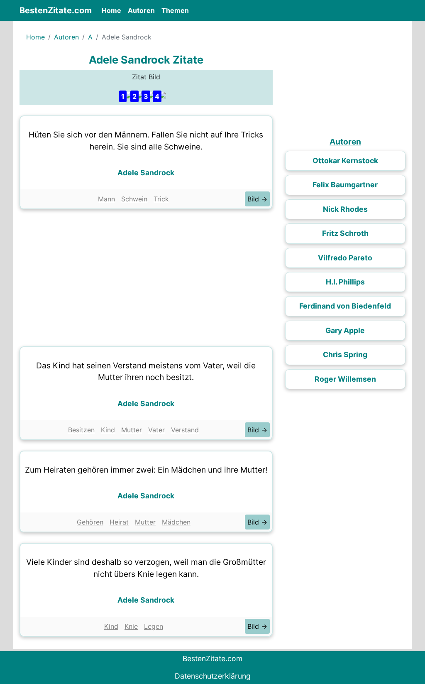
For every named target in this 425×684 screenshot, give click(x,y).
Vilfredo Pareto (345, 257)
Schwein (134, 199)
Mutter (131, 430)
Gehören (90, 522)
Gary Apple (345, 330)
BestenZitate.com (56, 10)
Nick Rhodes (345, 209)
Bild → (257, 199)
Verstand (185, 430)
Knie (131, 626)
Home (113, 10)
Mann (106, 199)
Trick (161, 199)
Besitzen (81, 430)
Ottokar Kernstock (345, 160)
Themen (175, 10)
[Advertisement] (146, 276)
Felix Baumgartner (345, 184)
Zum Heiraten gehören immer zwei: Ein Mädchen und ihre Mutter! (146, 470)
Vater (156, 430)
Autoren (141, 10)
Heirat (119, 522)
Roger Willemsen (345, 379)
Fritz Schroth (345, 233)
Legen (153, 626)
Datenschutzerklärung (213, 676)
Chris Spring (345, 354)
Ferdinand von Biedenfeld (345, 306)
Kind (108, 430)
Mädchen (176, 522)
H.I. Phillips (345, 281)
